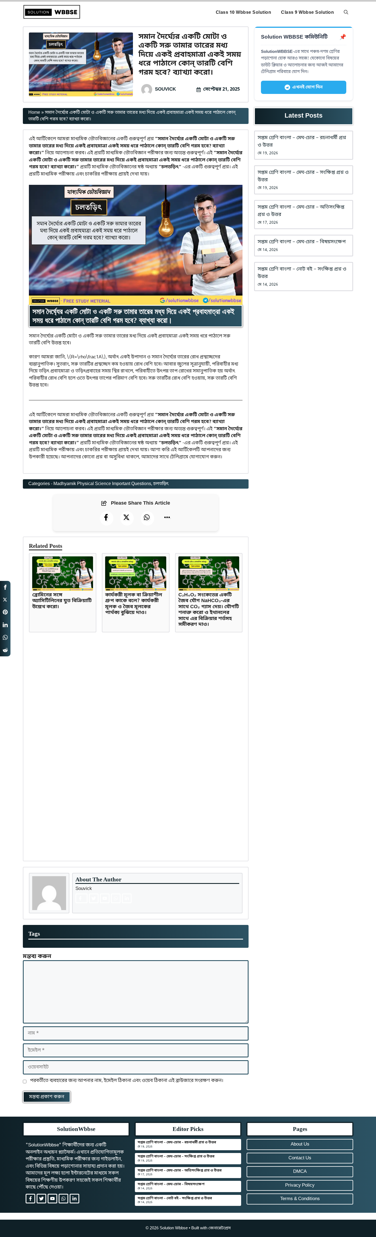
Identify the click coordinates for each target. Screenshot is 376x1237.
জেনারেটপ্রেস (219, 1228)
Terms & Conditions (300, 1199)
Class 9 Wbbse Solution (307, 13)
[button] (346, 12)
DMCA (300, 1171)
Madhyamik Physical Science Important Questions (102, 484)
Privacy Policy (300, 1185)
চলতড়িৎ (160, 484)
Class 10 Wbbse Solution (243, 13)
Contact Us (299, 1158)
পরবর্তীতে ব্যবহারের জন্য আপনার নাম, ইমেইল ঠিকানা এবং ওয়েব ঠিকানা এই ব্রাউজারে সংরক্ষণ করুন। (126, 1081)
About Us (300, 1144)
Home (34, 113)
